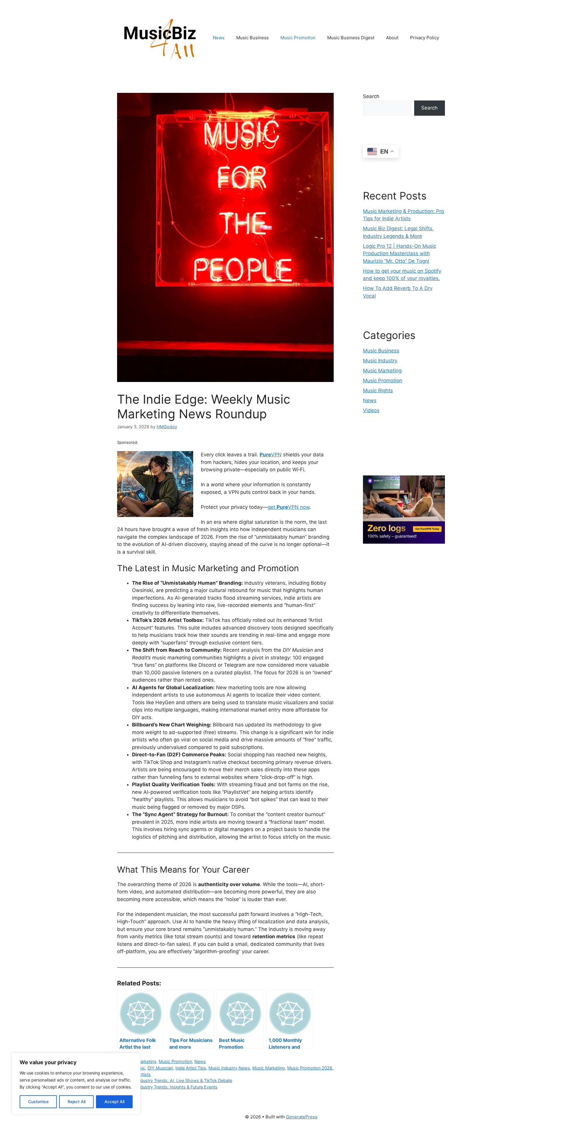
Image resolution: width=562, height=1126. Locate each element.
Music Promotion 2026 (309, 1067)
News (219, 37)
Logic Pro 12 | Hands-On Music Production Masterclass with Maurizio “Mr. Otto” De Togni (399, 253)
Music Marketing (268, 1067)
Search (371, 96)
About (392, 37)
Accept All (114, 1101)
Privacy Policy (424, 37)
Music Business (252, 37)
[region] (76, 1083)
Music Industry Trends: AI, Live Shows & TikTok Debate (178, 1080)
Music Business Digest (350, 37)
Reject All (76, 1101)
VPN (271, 455)
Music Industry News (229, 1067)
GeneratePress (301, 1117)
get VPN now (289, 507)
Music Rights (378, 390)
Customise (38, 1101)
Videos (371, 410)
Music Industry (380, 361)
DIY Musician (160, 1067)
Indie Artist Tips (190, 1067)
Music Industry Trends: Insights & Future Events (170, 1086)
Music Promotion (298, 37)
